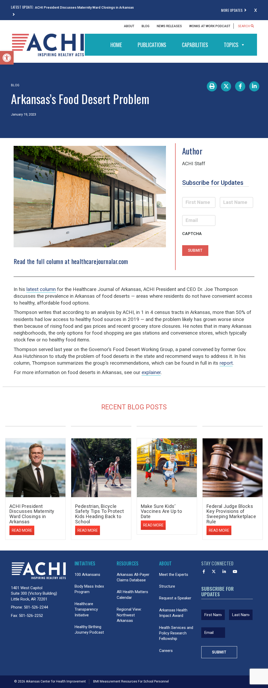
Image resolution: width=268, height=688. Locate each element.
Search (244, 26)
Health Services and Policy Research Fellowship (176, 633)
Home (116, 45)
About (129, 26)
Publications (152, 45)
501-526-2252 (31, 615)
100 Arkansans (87, 574)
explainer (151, 372)
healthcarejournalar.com (99, 261)
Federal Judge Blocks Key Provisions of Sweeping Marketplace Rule (231, 513)
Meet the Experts (173, 574)
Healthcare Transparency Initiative (86, 609)
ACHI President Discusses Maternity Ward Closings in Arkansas (31, 513)
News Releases (169, 26)
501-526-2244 (36, 607)
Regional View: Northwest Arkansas (129, 615)
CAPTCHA (192, 233)
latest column (41, 289)
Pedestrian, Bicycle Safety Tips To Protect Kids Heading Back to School (99, 513)
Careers (166, 650)
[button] (7, 58)
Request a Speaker (175, 598)
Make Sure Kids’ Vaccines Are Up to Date (161, 511)
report (226, 363)
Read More (22, 530)
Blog (145, 26)
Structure (167, 586)
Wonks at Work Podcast (209, 26)
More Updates (232, 10)
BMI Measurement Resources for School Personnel (131, 681)
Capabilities (195, 45)
